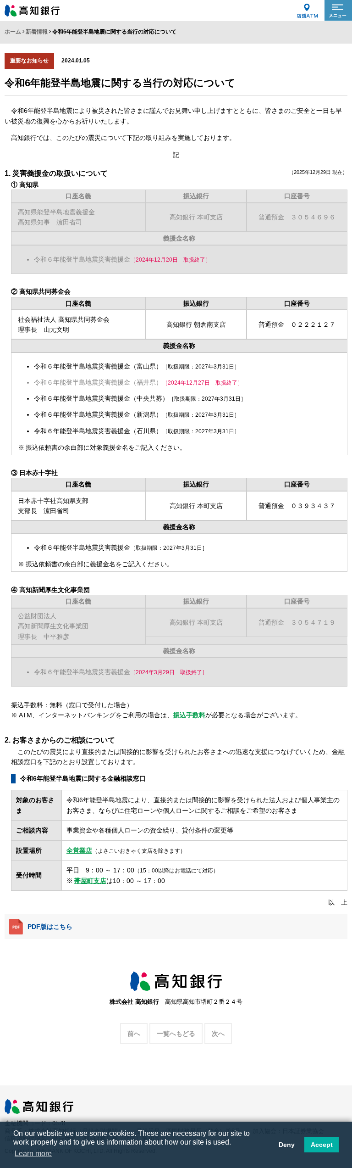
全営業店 (79, 850)
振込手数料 (189, 715)
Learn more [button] (33, 1153)
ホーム (13, 31)
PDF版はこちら (50, 926)
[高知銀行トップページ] (39, 1103)
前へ (133, 1033)
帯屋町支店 (90, 880)
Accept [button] (322, 1144)
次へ (218, 1033)
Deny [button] (287, 1144)
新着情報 (37, 31)
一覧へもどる (176, 1033)
